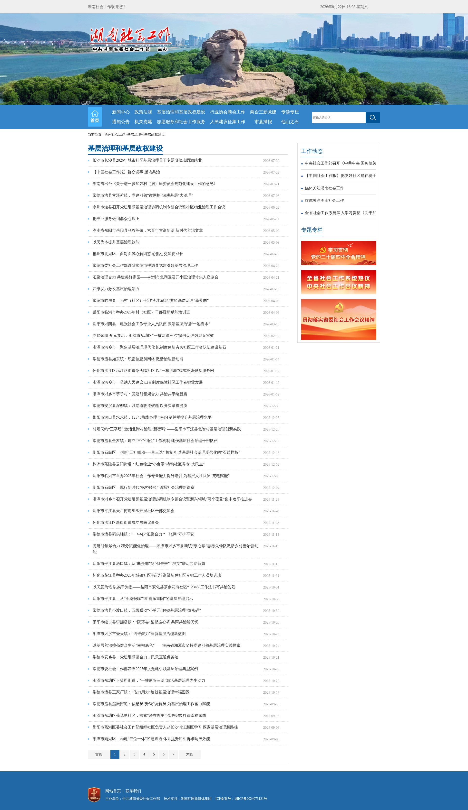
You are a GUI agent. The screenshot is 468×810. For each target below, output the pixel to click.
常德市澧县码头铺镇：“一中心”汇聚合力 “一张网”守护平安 (143, 534)
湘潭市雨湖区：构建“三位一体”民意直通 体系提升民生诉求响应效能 (151, 739)
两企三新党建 (263, 112)
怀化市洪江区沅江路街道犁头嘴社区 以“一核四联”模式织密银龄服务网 (153, 370)
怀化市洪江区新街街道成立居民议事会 (126, 522)
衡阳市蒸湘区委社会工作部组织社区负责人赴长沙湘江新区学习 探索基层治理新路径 (165, 727)
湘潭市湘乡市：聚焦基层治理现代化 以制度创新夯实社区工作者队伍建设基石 (159, 347)
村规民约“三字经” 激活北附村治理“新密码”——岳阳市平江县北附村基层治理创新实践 (167, 429)
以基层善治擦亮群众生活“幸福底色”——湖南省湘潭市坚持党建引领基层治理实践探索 (166, 645)
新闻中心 (121, 112)
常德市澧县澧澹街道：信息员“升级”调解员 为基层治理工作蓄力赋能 (151, 704)
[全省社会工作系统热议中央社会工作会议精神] (338, 293)
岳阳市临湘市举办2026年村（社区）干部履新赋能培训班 (141, 312)
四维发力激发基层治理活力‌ (116, 289)
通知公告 (121, 121)
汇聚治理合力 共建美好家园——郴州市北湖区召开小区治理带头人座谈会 (155, 277)
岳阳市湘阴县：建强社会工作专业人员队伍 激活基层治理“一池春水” (151, 324)
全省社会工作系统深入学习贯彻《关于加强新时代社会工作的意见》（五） (340, 214)
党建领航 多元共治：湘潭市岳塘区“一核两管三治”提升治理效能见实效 (153, 335)
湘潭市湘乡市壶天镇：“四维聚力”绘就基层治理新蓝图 (139, 634)
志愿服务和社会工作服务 (181, 121)
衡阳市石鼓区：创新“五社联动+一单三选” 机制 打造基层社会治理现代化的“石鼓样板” (166, 452)
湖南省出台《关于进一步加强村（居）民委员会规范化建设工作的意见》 (155, 184)
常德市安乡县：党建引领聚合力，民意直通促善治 (135, 657)
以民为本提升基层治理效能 (116, 242)
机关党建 (143, 121)
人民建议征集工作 (227, 121)
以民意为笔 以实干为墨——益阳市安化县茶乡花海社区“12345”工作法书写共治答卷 (164, 587)
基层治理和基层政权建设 (181, 112)
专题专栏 (290, 112)
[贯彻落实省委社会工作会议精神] (338, 339)
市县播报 (263, 121)
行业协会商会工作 (227, 112)
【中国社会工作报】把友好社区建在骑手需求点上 (340, 176)
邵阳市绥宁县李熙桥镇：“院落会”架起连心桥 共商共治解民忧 (145, 622)
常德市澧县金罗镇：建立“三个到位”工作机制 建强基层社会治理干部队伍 (155, 441)
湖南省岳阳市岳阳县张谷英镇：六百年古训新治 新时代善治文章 (148, 230)
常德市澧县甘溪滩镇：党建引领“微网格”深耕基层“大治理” (143, 195)
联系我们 (133, 791)
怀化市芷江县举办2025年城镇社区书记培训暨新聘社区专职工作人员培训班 (157, 575)
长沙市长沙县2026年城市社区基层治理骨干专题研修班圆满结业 (147, 160)
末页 (189, 754)
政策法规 (143, 112)
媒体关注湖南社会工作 (324, 188)
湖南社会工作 (115, 134)
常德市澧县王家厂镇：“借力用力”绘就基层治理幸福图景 (141, 692)
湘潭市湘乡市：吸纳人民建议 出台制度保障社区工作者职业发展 (148, 382)
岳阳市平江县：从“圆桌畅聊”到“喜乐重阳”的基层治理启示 (143, 599)
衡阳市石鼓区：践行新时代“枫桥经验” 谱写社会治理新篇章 (144, 487)
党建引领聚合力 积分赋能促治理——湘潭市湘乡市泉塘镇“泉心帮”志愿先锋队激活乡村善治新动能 (175, 549)
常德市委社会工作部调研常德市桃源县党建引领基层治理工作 (145, 265)
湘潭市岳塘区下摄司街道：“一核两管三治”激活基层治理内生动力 (149, 680)
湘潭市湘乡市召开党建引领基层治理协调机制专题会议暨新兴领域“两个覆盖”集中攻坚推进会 (172, 499)
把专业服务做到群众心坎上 (116, 219)
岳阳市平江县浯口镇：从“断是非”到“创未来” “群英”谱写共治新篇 (149, 563)
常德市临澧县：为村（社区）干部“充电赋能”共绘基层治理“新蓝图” (151, 300)
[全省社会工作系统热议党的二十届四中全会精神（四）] (338, 264)
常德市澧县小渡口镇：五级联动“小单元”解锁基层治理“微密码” (147, 610)
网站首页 (113, 791)
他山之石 (290, 121)
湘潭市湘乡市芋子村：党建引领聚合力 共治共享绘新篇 (140, 394)
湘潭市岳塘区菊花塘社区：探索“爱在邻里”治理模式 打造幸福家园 (149, 715)
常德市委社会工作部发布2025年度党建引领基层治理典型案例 (145, 669)
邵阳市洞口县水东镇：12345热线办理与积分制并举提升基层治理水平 (152, 417)
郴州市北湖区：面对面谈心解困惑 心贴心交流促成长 (138, 254)
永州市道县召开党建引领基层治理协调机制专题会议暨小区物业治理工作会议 (159, 207)
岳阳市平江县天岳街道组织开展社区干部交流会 (134, 511)
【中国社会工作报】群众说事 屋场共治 (126, 172)
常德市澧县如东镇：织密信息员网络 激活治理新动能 (138, 359)
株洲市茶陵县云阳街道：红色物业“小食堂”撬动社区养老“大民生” (149, 464)
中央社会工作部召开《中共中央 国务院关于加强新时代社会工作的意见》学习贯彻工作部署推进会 (340, 164)
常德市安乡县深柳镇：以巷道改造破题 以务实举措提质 (140, 406)
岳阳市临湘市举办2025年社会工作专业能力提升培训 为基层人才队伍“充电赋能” (161, 476)
